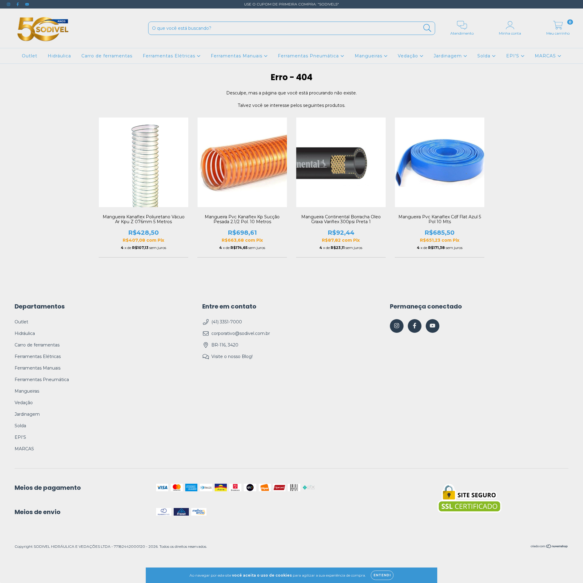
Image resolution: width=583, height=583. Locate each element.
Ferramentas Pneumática (309, 56)
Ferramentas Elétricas (170, 56)
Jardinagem (448, 56)
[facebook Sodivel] (18, 4)
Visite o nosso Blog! (232, 356)
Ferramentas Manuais (237, 56)
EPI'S (513, 56)
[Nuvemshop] (549, 547)
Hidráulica (59, 56)
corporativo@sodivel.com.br (240, 333)
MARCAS (546, 56)
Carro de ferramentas (106, 56)
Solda (484, 56)
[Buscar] (427, 28)
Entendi (382, 575)
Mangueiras (369, 56)
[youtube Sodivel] (27, 4)
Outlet (29, 56)
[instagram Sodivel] (9, 4)
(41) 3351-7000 (226, 322)
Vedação (409, 56)
